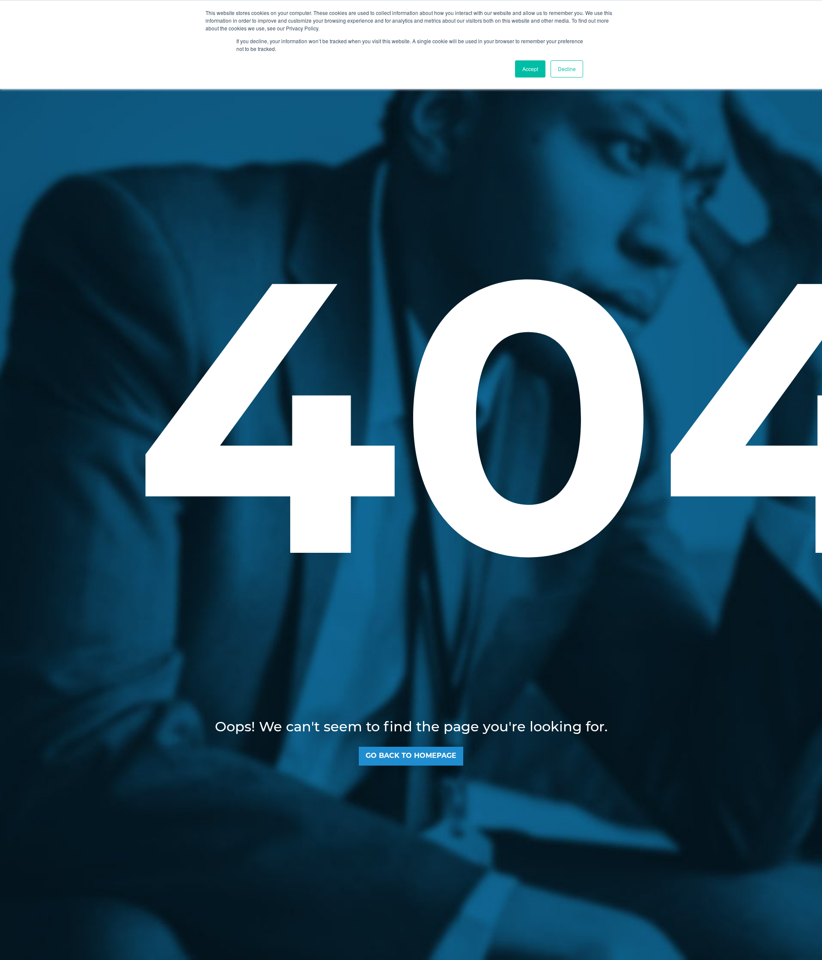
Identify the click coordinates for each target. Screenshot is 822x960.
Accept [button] (530, 68)
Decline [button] (567, 68)
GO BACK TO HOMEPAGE (411, 756)
